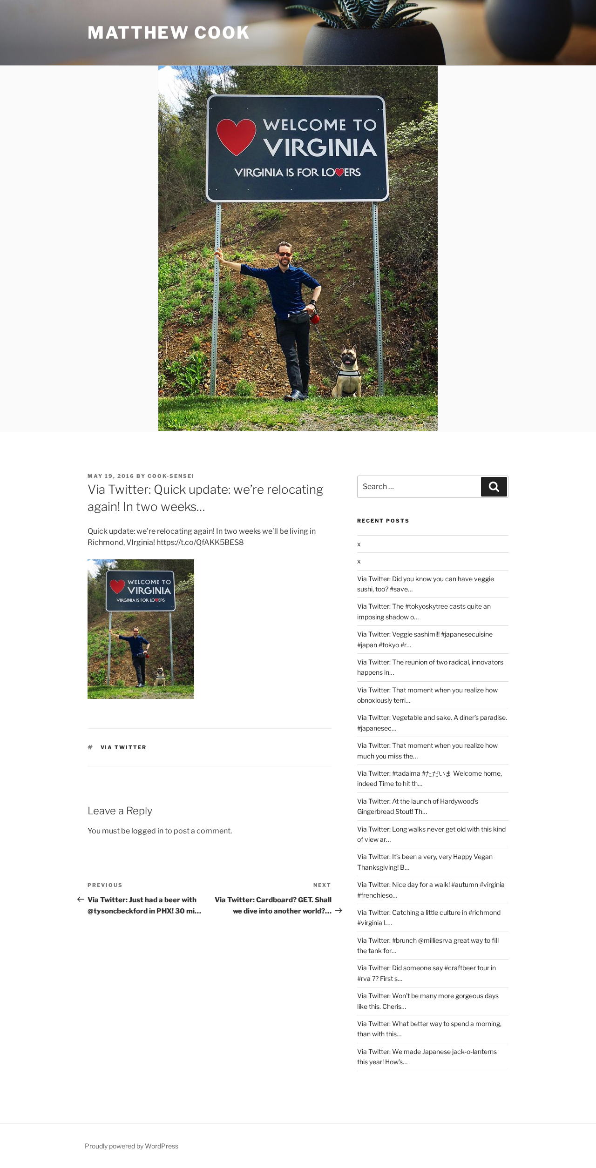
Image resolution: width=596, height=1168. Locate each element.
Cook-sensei (171, 476)
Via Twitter (124, 747)
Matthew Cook (169, 32)
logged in (147, 830)
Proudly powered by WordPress (131, 1146)
